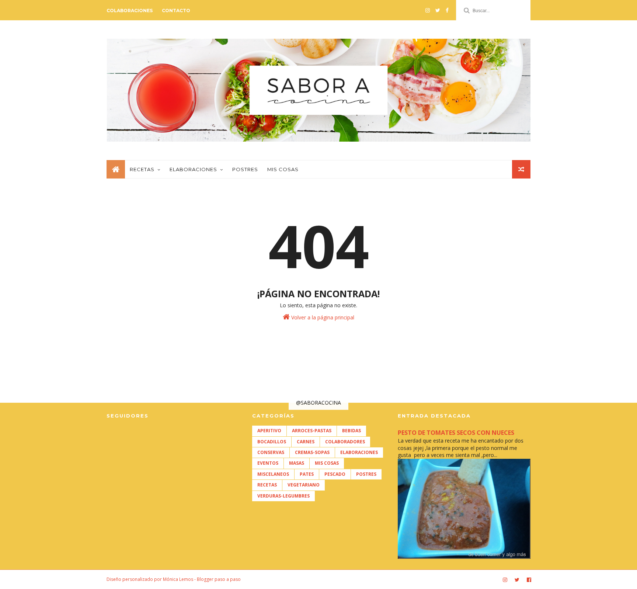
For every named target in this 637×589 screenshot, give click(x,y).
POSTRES (366, 474)
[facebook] (447, 10)
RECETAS (267, 485)
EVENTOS (267, 463)
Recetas (142, 169)
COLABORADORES (345, 442)
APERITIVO (269, 430)
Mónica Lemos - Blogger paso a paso (202, 579)
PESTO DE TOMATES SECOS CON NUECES (456, 433)
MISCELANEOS (273, 474)
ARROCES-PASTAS (311, 430)
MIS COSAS (327, 463)
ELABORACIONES (359, 452)
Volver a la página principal (322, 317)
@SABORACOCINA (318, 402)
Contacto (176, 10)
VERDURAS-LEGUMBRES (283, 496)
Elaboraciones (193, 169)
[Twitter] (437, 10)
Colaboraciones (130, 10)
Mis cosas (283, 169)
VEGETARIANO (304, 485)
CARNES (305, 442)
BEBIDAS (351, 430)
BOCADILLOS (271, 442)
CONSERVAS (270, 452)
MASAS (296, 463)
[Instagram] (427, 10)
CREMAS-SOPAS (312, 452)
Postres (245, 169)
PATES (307, 474)
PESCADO (334, 474)
